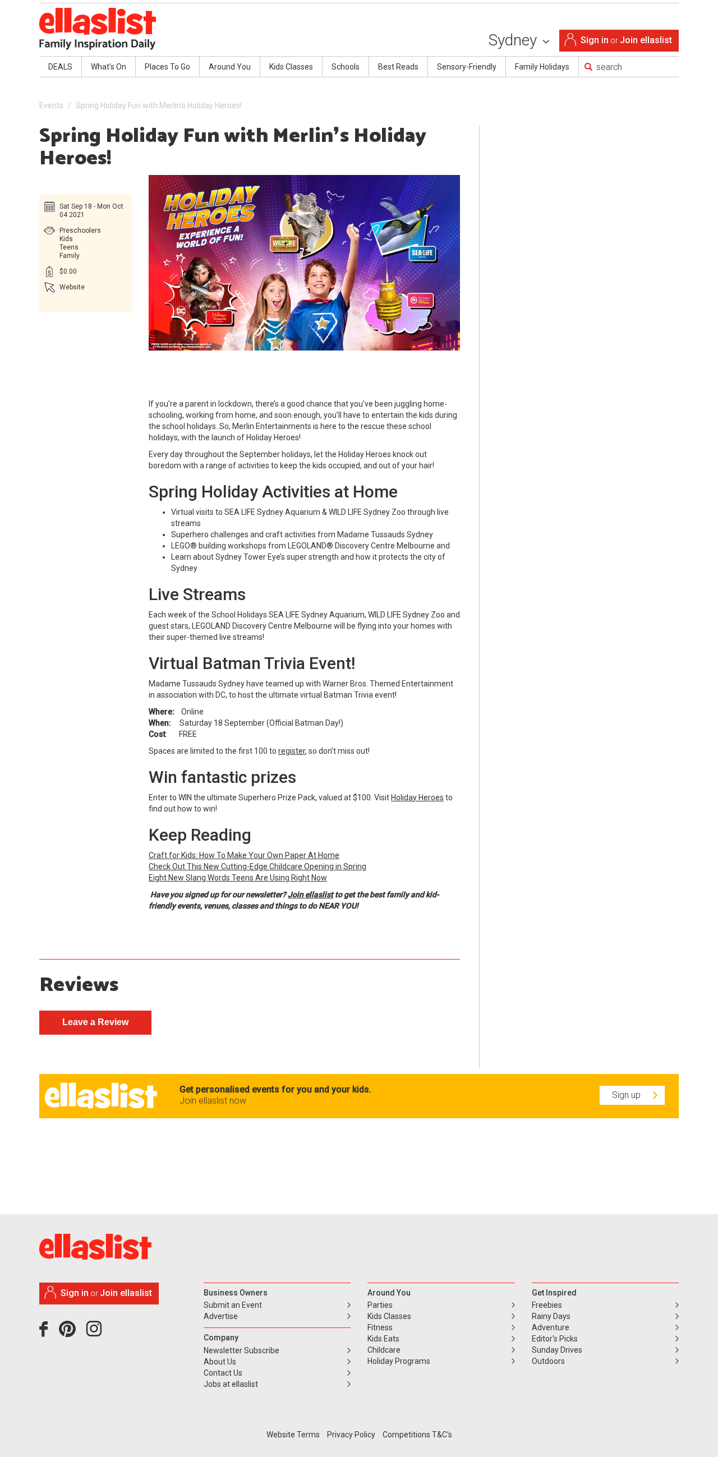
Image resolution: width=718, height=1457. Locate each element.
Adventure (550, 1327)
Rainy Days (551, 1316)
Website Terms (293, 1434)
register (291, 750)
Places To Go (167, 66)
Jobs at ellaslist (231, 1384)
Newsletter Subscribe (241, 1350)
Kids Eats (383, 1338)
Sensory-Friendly (466, 66)
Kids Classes (291, 66)
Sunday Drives (557, 1349)
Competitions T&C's (417, 1434)
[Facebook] (46, 1333)
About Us (220, 1361)
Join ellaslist (646, 40)
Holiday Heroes (417, 797)
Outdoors (548, 1361)
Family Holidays (542, 66)
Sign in (595, 40)
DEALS (60, 66)
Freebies (547, 1305)
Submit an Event (233, 1305)
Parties (380, 1305)
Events (51, 105)
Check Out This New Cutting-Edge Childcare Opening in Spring (257, 866)
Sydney (515, 40)
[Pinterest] (71, 1333)
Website (72, 287)
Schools (346, 66)
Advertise (221, 1316)
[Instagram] (96, 1333)
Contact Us (223, 1372)
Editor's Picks (555, 1338)
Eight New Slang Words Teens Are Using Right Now (238, 877)
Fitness (380, 1327)
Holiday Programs (398, 1361)
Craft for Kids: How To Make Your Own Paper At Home (244, 855)
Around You (230, 66)
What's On (108, 66)
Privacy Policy (351, 1434)
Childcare (384, 1349)
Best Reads (398, 66)
